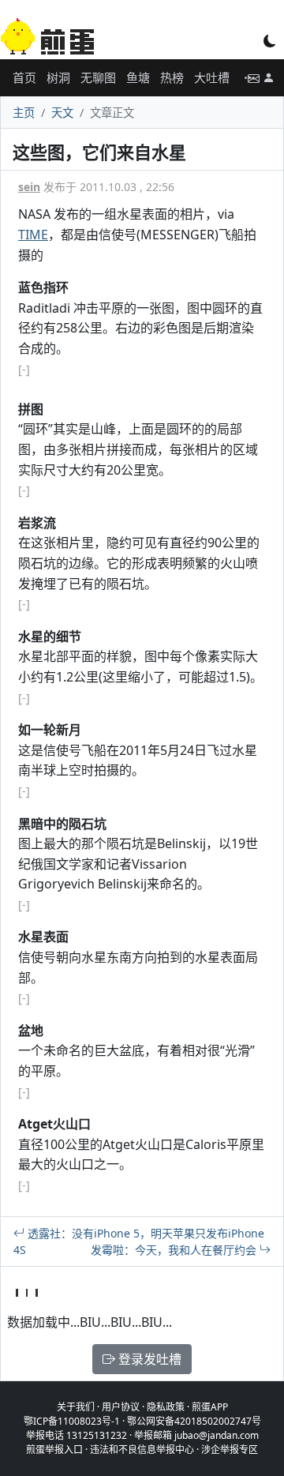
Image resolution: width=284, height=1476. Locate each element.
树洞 (58, 77)
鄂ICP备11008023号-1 (72, 1421)
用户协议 (121, 1407)
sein (29, 186)
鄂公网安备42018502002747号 (194, 1421)
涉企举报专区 (229, 1449)
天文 (62, 112)
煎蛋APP (210, 1407)
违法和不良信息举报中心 (142, 1449)
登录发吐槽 (148, 1359)
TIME (33, 234)
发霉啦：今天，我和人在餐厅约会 (175, 1249)
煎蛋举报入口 (54, 1449)
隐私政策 (166, 1407)
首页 (24, 77)
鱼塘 (138, 77)
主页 (24, 112)
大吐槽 (212, 77)
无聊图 (98, 77)
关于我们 (76, 1407)
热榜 (172, 77)
